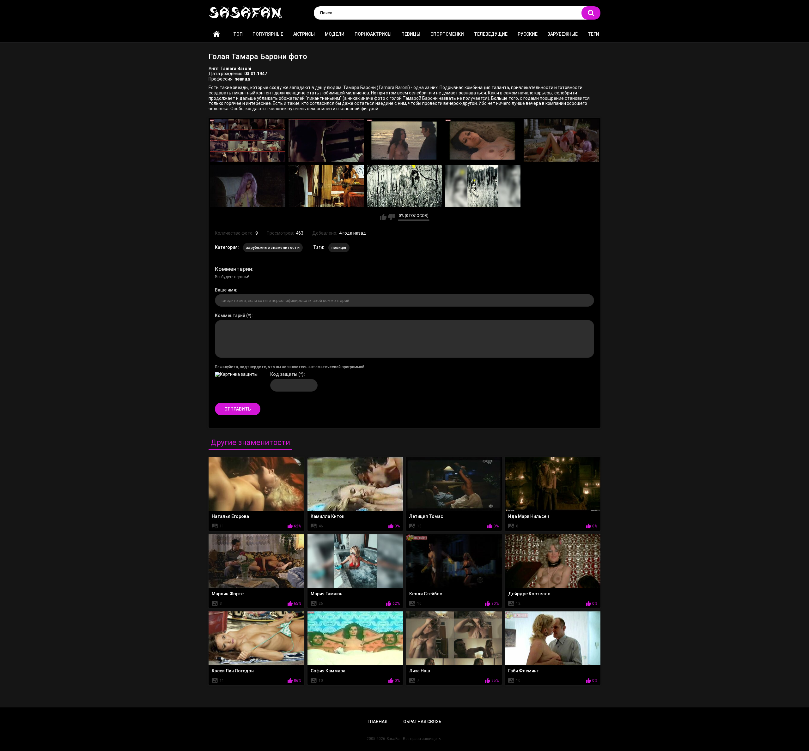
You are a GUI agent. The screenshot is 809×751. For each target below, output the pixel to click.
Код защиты (283, 374)
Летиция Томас (426, 516)
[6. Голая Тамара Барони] (247, 186)
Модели (334, 34)
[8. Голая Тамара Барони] (404, 186)
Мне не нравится (391, 217)
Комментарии (233, 269)
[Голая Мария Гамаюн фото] (355, 561)
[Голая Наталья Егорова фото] (256, 484)
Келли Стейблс (425, 593)
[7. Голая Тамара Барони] (326, 186)
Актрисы (304, 34)
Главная (216, 34)
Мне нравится (383, 217)
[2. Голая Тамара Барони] (326, 140)
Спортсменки (447, 34)
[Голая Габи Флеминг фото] (553, 638)
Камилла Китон (327, 516)
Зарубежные (562, 34)
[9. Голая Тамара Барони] (482, 186)
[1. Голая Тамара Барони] (247, 140)
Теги (593, 34)
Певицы (410, 34)
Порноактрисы (373, 34)
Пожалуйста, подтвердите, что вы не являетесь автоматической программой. (290, 367)
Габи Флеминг (523, 670)
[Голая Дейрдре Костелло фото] (553, 561)
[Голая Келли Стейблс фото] (454, 561)
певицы (339, 247)
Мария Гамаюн (327, 593)
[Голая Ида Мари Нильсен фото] (553, 484)
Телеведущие (491, 34)
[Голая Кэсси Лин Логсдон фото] (256, 638)
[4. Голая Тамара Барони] (482, 140)
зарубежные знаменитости (273, 247)
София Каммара (328, 670)
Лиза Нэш (419, 670)
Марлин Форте (228, 593)
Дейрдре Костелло (529, 593)
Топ (238, 34)
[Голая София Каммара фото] (355, 638)
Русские (528, 34)
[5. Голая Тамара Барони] (561, 140)
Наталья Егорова (230, 516)
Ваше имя (225, 289)
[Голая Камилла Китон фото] (355, 484)
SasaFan (394, 738)
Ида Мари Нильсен (528, 516)
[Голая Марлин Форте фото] (256, 561)
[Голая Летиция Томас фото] (454, 484)
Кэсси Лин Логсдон (233, 670)
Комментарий (230, 315)
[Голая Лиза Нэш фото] (454, 638)
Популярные (267, 34)
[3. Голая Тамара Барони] (404, 140)
